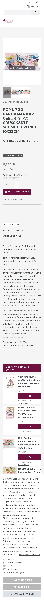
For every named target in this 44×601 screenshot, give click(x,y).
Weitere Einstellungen (13, 572)
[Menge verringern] (17, 185)
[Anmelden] (19, 2)
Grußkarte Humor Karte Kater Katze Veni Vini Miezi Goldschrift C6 (27, 412)
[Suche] (35, 12)
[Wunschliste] (37, 2)
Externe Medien (14, 563)
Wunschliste (15, 199)
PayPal (10, 566)
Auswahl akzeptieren (22, 594)
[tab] (11, 224)
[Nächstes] (39, 61)
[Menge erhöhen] (13, 185)
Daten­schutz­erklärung (29, 554)
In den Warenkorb (18, 192)
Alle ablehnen (22, 587)
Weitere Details (12, 236)
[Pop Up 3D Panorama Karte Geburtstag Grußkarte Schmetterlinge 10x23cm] (9, 92)
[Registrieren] (29, 2)
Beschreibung (11, 224)
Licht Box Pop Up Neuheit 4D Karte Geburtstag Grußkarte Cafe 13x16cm (29, 443)
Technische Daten (13, 230)
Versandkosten (11, 177)
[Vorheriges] (5, 61)
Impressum (8, 548)
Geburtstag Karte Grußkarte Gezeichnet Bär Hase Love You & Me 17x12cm (29, 382)
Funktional (12, 569)
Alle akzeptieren (22, 580)
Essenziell (11, 559)
